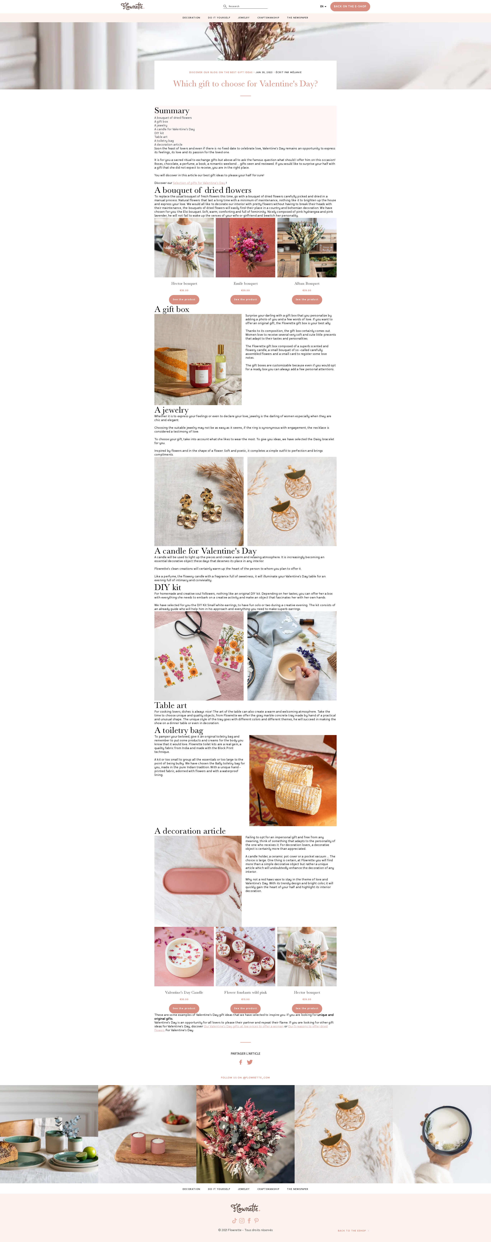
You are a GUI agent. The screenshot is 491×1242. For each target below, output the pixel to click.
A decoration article (168, 144)
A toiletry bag (164, 141)
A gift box (161, 121)
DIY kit (159, 133)
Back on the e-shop (350, 6)
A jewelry (160, 125)
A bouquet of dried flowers (173, 118)
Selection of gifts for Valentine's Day (199, 183)
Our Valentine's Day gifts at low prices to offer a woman (244, 1026)
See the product (184, 299)
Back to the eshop (352, 1231)
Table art (160, 137)
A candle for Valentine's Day (174, 129)
